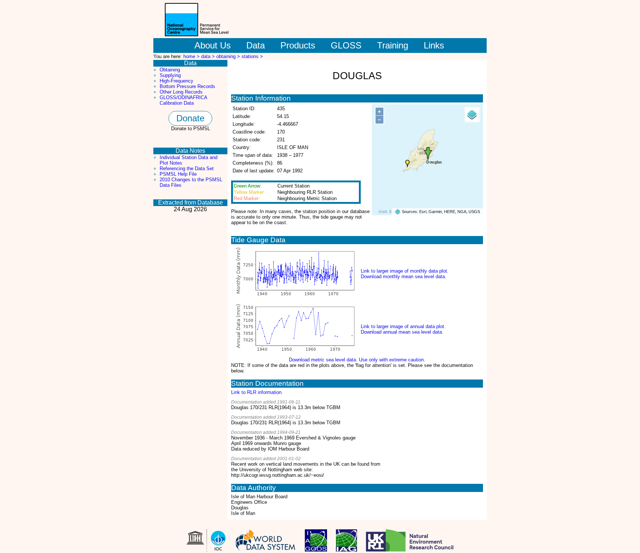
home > (192, 56)
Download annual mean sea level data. (402, 332)
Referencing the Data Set (187, 168)
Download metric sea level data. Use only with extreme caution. (357, 360)
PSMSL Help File (178, 174)
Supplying (170, 75)
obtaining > (228, 56)
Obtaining (170, 70)
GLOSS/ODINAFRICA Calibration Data (183, 100)
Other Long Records (181, 92)
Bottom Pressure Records (187, 86)
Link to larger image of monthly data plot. (405, 271)
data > (208, 56)
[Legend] (472, 115)
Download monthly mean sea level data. (403, 276)
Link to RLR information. (257, 392)
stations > (252, 56)
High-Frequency (176, 81)
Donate (190, 118)
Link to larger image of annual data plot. (403, 326)
